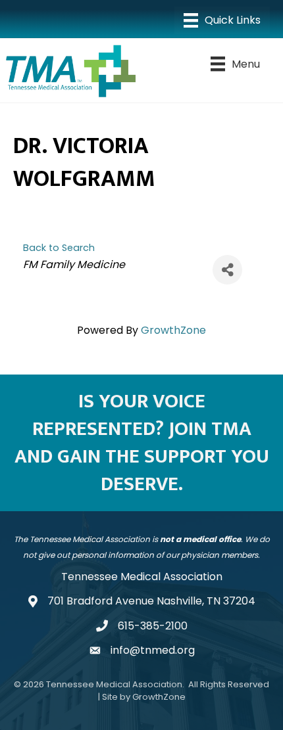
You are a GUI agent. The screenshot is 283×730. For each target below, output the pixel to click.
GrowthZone (173, 330)
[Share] (227, 270)
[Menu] (222, 20)
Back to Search (59, 247)
